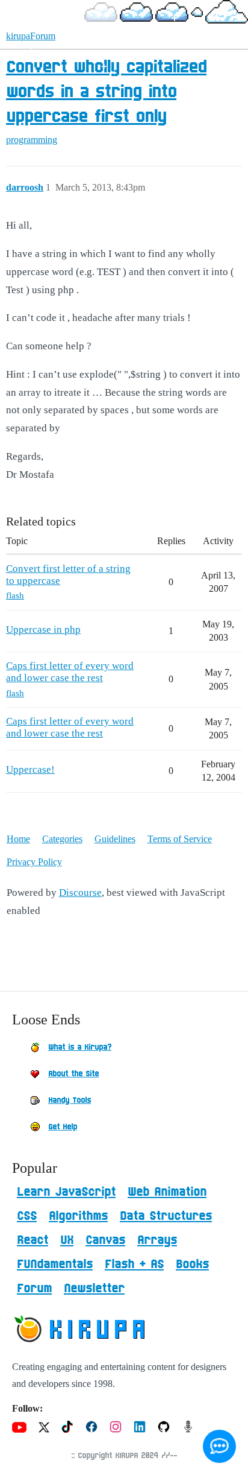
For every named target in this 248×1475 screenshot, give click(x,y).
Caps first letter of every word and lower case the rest (70, 672)
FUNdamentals (55, 1264)
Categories (62, 839)
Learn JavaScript (66, 1192)
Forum (34, 1288)
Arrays (157, 1240)
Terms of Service (179, 839)
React (32, 1240)
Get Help (62, 1127)
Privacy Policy (34, 862)
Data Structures (166, 1216)
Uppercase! (30, 769)
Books (192, 1264)
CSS (27, 1216)
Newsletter (94, 1288)
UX (66, 1240)
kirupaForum (30, 36)
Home (18, 839)
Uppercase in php (43, 629)
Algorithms (78, 1216)
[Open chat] (219, 1446)
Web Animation (167, 1192)
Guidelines (115, 839)
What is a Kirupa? (79, 1047)
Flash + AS (134, 1264)
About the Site (73, 1074)
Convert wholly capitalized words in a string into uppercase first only (106, 92)
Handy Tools (69, 1100)
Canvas (105, 1240)
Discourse (80, 892)
